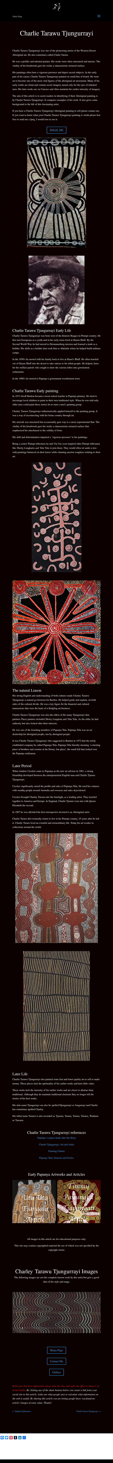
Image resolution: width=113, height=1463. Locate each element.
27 (74, 1327)
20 (57, 1327)
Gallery (56, 1372)
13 (41, 1327)
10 (34, 1327)
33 (88, 1327)
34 (90, 1327)
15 (45, 1327)
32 (85, 1327)
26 (71, 1327)
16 (48, 1327)
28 (76, 1327)
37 (97, 1327)
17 (50, 1327)
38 (99, 1327)
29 (78, 1327)
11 (36, 1327)
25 (69, 1327)
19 (55, 1327)
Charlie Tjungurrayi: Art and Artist (56, 1144)
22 (62, 1327)
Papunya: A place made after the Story (56, 1137)
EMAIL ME (56, 130)
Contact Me (56, 1361)
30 (81, 1327)
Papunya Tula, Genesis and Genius (56, 1157)
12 (38, 1327)
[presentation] (9, 1202)
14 (43, 1327)
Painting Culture (56, 1151)
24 (67, 1327)
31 (83, 1327)
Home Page (56, 1350)
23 (64, 1327)
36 (95, 1327)
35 (92, 1327)
